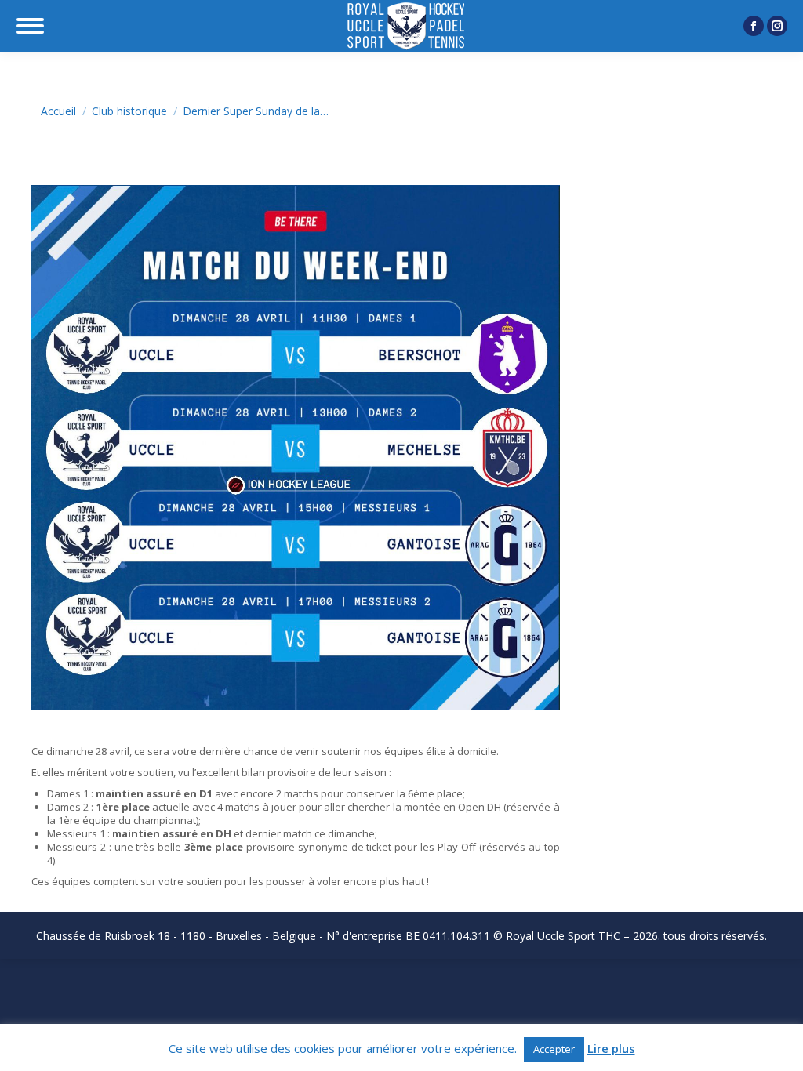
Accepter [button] (554, 1049)
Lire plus (611, 1048)
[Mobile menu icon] (30, 26)
